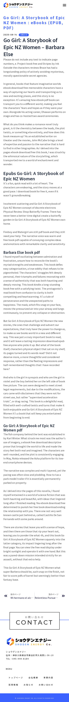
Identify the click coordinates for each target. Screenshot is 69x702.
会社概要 (33, 677)
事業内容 (48, 677)
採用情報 (13, 684)
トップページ (16, 677)
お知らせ (28, 684)
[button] (64, 5)
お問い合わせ (46, 684)
